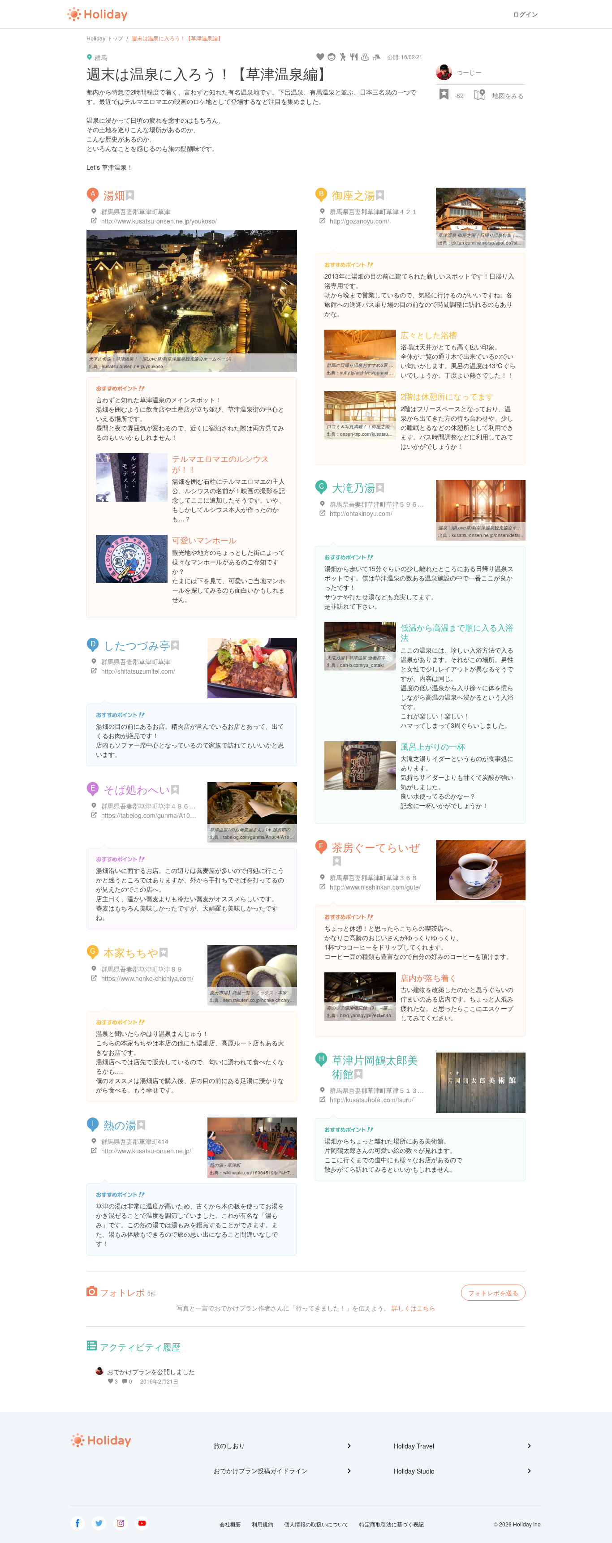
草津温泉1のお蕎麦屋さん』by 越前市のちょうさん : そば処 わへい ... (280, 829)
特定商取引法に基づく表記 (391, 1524)
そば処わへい (136, 789)
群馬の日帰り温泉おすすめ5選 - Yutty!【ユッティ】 (378, 365)
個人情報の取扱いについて (316, 1524)
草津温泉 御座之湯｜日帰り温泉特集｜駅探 (481, 235)
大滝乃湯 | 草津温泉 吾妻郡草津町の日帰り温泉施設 (379, 657)
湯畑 (114, 194)
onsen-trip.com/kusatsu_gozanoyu (375, 434)
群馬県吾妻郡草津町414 (134, 1141)
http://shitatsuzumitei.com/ (138, 670)
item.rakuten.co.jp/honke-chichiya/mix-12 (265, 1000)
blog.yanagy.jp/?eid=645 (365, 1015)
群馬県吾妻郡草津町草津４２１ (374, 211)
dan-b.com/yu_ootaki (362, 665)
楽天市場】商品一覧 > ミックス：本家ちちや (255, 992)
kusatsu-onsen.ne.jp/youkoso (132, 366)
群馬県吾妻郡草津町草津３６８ (374, 877)
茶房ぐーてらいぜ (376, 847)
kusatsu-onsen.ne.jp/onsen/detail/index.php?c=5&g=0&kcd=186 (518, 535)
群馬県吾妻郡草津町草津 (135, 211)
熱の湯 (119, 1124)
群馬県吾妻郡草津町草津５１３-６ (378, 1090)
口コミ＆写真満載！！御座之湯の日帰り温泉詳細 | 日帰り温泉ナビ (394, 426)
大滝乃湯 (353, 487)
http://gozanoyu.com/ (359, 220)
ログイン (525, 14)
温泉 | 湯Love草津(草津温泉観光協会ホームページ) (489, 527)
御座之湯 (353, 194)
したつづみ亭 (136, 645)
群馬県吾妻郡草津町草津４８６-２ (149, 805)
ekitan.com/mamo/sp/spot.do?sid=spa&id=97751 (502, 243)
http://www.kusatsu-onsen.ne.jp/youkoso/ (159, 220)
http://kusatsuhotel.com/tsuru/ (372, 1099)
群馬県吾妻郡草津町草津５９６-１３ (381, 503)
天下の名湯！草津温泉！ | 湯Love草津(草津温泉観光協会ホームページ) (160, 359)
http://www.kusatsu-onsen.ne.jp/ (146, 1150)
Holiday (97, 14)
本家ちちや (131, 952)
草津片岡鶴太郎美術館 (375, 1066)
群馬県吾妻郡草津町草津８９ (142, 968)
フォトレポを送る (493, 1292)
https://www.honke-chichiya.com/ (147, 978)
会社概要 (230, 1524)
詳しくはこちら (413, 1307)
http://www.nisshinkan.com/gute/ (375, 886)
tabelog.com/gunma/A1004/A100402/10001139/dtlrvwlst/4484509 (292, 837)
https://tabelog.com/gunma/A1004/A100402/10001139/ (179, 815)
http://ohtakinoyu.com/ (361, 513)
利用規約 (262, 1524)
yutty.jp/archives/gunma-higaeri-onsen (379, 373)
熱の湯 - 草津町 (225, 1165)
